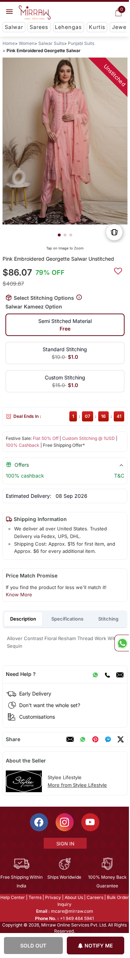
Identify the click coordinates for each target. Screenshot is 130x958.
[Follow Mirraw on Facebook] (39, 822)
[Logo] (35, 12)
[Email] (120, 674)
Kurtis (97, 27)
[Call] (107, 674)
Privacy (53, 897)
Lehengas (68, 27)
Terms (35, 897)
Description (23, 619)
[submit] (118, 270)
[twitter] (120, 739)
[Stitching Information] (79, 297)
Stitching (108, 619)
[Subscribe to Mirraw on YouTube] (90, 822)
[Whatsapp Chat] (121, 643)
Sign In (65, 843)
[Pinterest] (95, 739)
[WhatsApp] (95, 674)
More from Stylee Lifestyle (77, 785)
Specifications (67, 619)
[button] (59, 235)
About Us (74, 897)
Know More (19, 594)
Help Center (12, 897)
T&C (119, 475)
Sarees (39, 27)
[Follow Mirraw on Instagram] (65, 822)
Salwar (14, 27)
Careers (95, 897)
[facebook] (108, 739)
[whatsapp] (82, 739)
